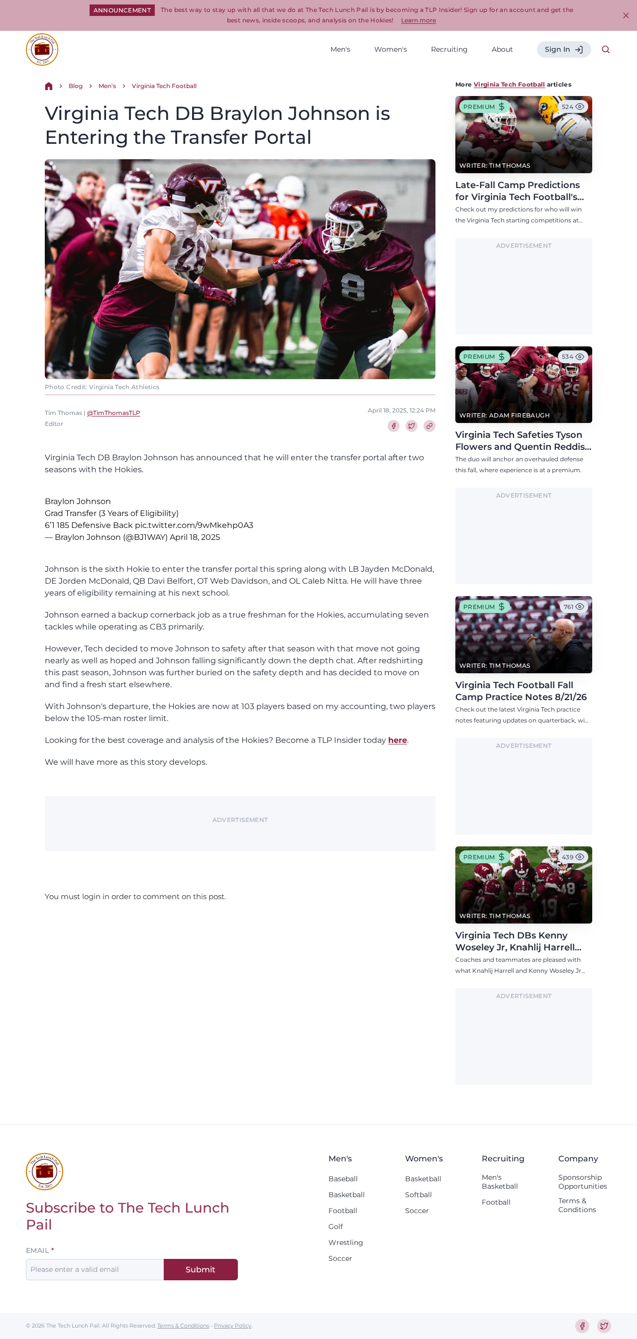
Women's (390, 49)
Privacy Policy (232, 1325)
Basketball (346, 1194)
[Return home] (49, 86)
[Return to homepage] (42, 49)
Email (37, 1250)
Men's (340, 49)
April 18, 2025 (195, 537)
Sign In (557, 49)
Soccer (340, 1258)
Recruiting (449, 49)
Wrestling (345, 1242)
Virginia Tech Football (164, 86)
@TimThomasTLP (113, 412)
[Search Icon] (606, 50)
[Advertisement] (524, 291)
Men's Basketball (500, 1182)
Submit (200, 1269)
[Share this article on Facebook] (394, 426)
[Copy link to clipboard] (429, 426)
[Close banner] (626, 15)
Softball (418, 1194)
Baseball (343, 1178)
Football (342, 1210)
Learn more (418, 20)
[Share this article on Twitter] (412, 426)
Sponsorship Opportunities (582, 1182)
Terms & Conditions (577, 1205)
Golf (335, 1226)
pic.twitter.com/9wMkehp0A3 (194, 525)
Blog (76, 86)
